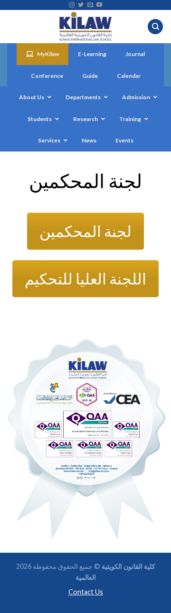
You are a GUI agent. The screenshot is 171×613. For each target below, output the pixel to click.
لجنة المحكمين (85, 231)
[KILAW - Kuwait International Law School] (86, 26)
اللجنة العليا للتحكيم (85, 278)
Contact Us (85, 592)
